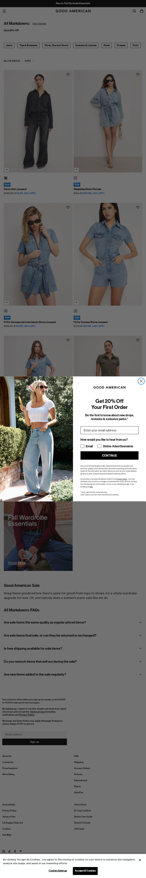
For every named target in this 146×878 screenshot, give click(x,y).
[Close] (140, 860)
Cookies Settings (58, 870)
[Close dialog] (141, 381)
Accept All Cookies (85, 870)
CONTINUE (109, 455)
